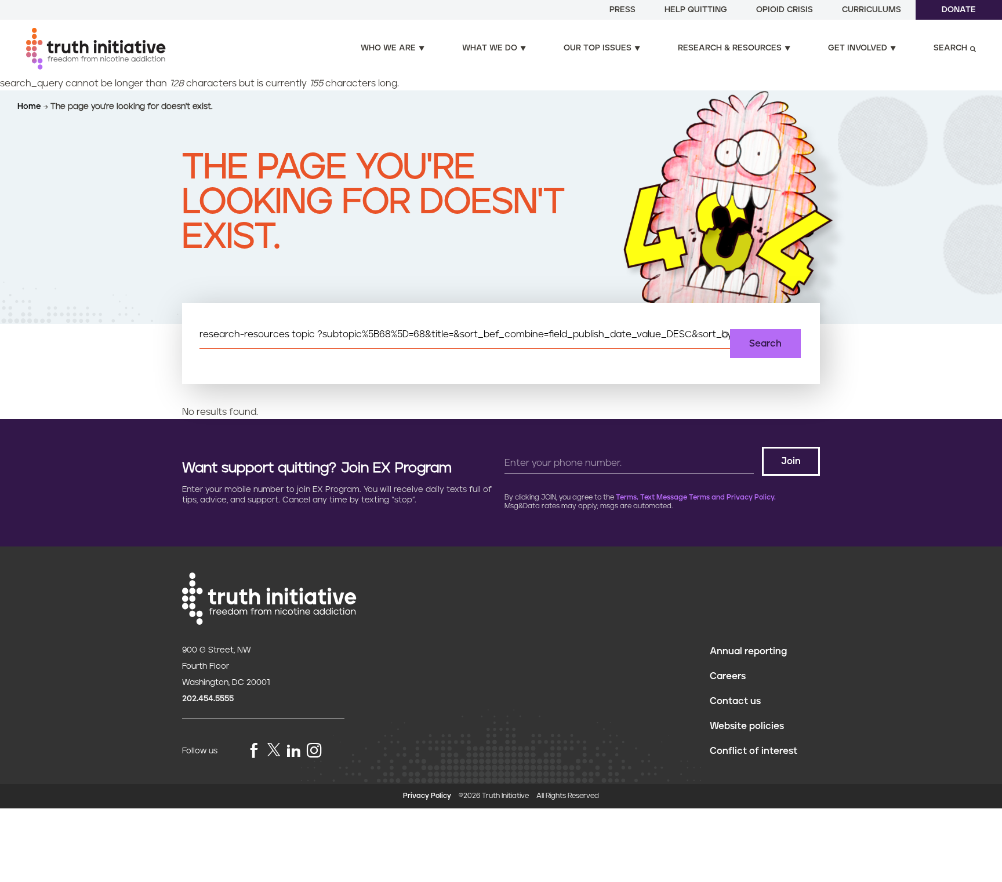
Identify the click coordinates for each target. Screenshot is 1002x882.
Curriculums (871, 10)
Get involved (857, 48)
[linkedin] (293, 751)
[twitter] (273, 749)
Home (30, 107)
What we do (489, 48)
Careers (728, 676)
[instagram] (314, 751)
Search (950, 48)
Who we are (388, 48)
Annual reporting (748, 651)
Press (622, 10)
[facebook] (254, 751)
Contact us (735, 701)
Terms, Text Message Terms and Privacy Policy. (696, 497)
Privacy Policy (427, 796)
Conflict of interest (753, 751)
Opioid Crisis (784, 10)
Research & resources (730, 48)
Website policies (747, 726)
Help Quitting (696, 10)
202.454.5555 (208, 699)
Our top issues (597, 48)
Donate (959, 10)
